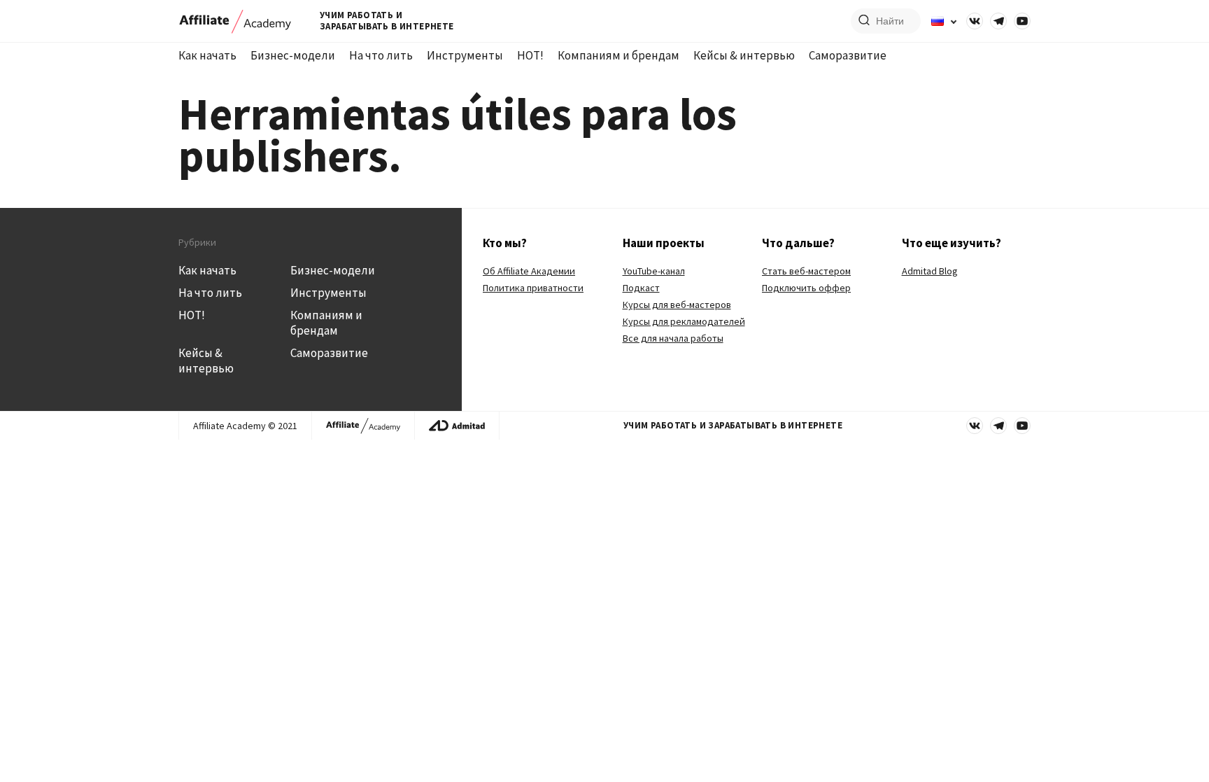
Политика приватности (533, 287)
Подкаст (641, 287)
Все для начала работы (673, 338)
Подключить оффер (806, 287)
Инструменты (465, 55)
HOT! (530, 55)
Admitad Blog (930, 271)
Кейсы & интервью (744, 55)
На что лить (381, 55)
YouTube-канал (654, 271)
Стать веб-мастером (806, 271)
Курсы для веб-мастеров (677, 304)
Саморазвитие (847, 55)
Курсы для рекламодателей (684, 321)
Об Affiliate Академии (529, 271)
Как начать (207, 55)
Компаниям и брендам (618, 55)
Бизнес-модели (292, 55)
